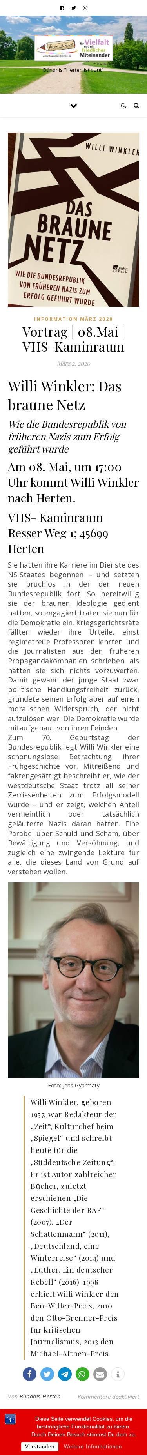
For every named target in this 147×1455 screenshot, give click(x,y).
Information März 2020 (73, 319)
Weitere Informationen (93, 1447)
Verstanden (39, 1447)
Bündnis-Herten (40, 1396)
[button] (29, 1374)
